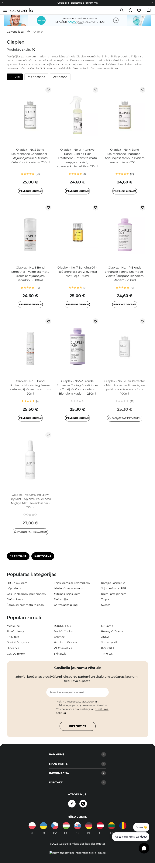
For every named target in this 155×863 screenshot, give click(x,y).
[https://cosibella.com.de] (89, 825)
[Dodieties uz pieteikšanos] (130, 10)
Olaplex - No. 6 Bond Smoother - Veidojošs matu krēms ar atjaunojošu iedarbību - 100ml (30, 274)
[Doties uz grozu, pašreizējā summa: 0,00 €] (149, 10)
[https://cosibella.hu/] (66, 825)
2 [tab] (79, 24)
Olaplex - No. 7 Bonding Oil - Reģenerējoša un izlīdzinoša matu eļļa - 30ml (77, 272)
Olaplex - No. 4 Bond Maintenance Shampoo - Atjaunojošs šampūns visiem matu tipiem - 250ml (125, 156)
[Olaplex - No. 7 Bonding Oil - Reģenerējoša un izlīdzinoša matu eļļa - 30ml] (77, 233)
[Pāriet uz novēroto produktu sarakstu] (139, 10)
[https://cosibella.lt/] (111, 825)
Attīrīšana (60, 77)
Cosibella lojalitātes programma (77, 2)
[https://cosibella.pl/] (32, 825)
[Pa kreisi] (3, 3)
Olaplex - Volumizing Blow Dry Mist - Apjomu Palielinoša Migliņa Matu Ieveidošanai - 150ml (30, 501)
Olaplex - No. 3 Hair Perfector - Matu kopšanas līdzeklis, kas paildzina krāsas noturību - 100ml (124, 387)
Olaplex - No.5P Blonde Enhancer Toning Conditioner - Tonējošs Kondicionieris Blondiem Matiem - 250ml (77, 387)
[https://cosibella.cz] (55, 825)
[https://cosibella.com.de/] (100, 825)
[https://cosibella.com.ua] (43, 825)
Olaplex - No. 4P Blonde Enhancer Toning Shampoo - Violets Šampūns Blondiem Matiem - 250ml (125, 274)
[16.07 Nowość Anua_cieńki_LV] (77, 20)
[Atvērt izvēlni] (4, 10)
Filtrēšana (18, 556)
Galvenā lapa (15, 31)
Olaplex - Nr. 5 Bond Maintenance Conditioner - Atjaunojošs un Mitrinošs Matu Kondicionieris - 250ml (30, 156)
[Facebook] (72, 803)
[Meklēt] (121, 10)
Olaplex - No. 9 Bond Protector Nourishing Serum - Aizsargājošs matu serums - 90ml (30, 387)
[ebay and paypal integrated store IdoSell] (78, 852)
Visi (17, 77)
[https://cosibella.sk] (77, 825)
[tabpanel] (77, 20)
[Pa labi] (152, 3)
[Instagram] (83, 803)
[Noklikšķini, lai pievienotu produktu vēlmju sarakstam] (48, 90)
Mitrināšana (36, 77)
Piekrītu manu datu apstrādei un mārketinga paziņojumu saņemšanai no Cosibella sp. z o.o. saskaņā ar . (82, 707)
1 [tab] (73, 24)
